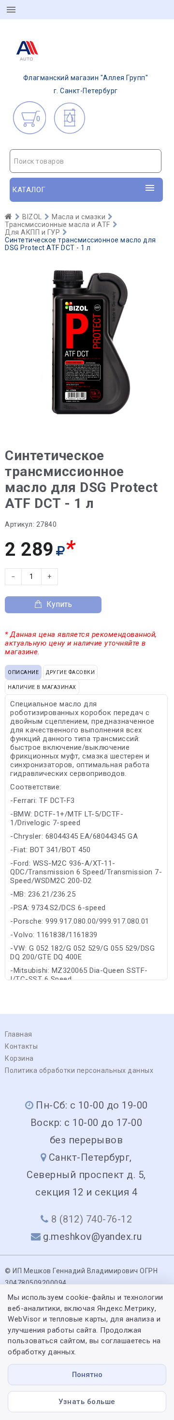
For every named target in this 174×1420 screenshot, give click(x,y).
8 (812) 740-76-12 (91, 1219)
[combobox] (85, 161)
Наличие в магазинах (42, 687)
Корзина (19, 1058)
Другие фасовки (70, 672)
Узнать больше (87, 1401)
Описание (23, 672)
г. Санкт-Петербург (85, 84)
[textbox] (85, 161)
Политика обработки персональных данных (79, 1070)
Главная (18, 1034)
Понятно (87, 1374)
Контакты (21, 1046)
